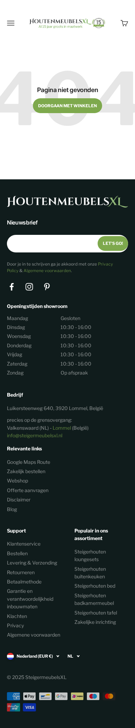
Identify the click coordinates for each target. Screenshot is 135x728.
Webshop (17, 480)
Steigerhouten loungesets (90, 555)
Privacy (15, 625)
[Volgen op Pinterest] (47, 286)
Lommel (62, 428)
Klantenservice (23, 544)
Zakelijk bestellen (26, 471)
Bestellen (17, 553)
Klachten (17, 616)
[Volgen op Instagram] (29, 286)
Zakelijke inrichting (95, 622)
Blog (12, 509)
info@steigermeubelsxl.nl (34, 435)
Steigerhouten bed (94, 586)
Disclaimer (18, 499)
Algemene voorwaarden (47, 270)
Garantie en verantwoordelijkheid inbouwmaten (30, 598)
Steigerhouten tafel (95, 613)
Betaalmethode (24, 582)
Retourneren (21, 572)
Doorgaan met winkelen (67, 105)
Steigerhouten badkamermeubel (94, 599)
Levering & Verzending (32, 563)
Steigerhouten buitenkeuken (90, 572)
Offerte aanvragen (27, 490)
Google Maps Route (28, 462)
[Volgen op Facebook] (11, 286)
